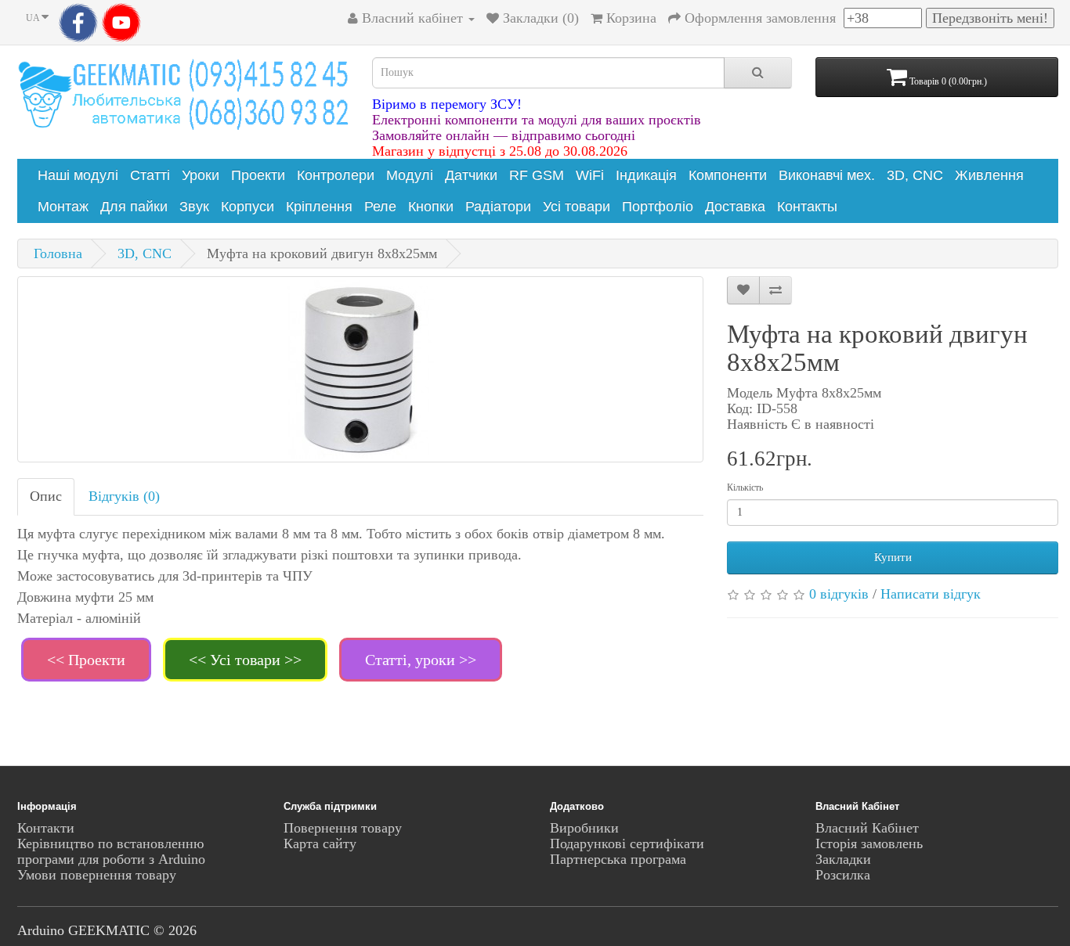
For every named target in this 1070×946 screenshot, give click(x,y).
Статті (150, 175)
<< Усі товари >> (245, 659)
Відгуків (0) (124, 496)
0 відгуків (839, 594)
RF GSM (536, 175)
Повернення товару (343, 828)
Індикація (646, 175)
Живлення (989, 175)
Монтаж (63, 206)
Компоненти (728, 175)
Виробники (584, 828)
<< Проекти (86, 659)
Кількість (745, 487)
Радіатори (498, 206)
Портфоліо (657, 206)
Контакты (807, 206)
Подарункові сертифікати (627, 843)
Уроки (200, 175)
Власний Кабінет (867, 828)
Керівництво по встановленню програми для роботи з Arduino (111, 851)
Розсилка (842, 875)
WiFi (590, 175)
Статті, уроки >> (420, 659)
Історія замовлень (869, 843)
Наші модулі (78, 175)
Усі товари (576, 206)
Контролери (335, 175)
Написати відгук (930, 594)
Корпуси (247, 206)
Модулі (409, 175)
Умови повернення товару (96, 875)
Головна (58, 253)
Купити (893, 557)
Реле (380, 206)
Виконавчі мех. (827, 175)
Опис (46, 496)
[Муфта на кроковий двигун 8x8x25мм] (360, 369)
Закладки (843, 859)
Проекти (258, 175)
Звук (194, 206)
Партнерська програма (618, 859)
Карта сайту (320, 843)
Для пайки (134, 206)
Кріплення (319, 206)
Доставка (735, 206)
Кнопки (431, 206)
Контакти (45, 828)
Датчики (471, 175)
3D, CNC (915, 175)
